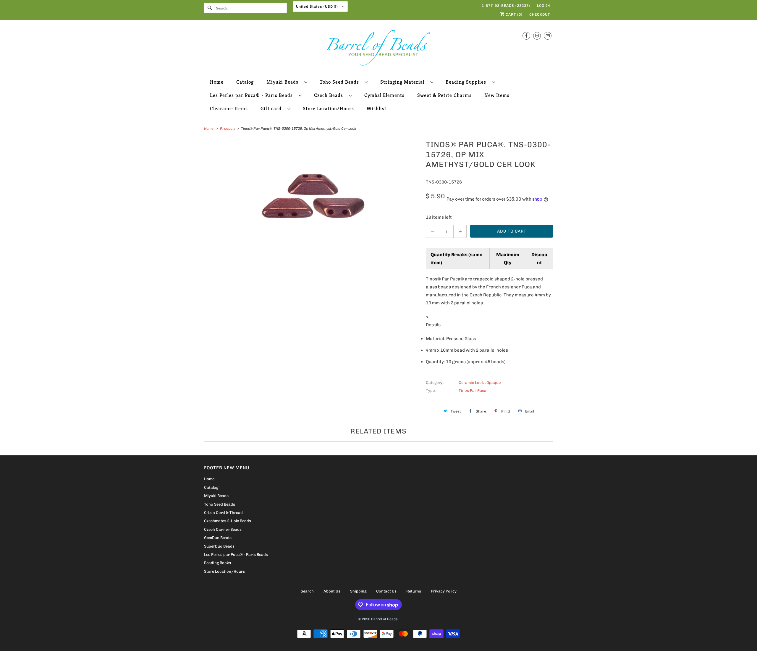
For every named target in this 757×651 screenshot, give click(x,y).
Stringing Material (403, 82)
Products (228, 128)
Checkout (539, 14)
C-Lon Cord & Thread (223, 512)
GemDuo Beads (218, 537)
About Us (331, 591)
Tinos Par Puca (472, 390)
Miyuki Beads (283, 82)
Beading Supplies (467, 82)
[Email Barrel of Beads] (547, 35)
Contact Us (386, 591)
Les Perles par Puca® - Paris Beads (253, 95)
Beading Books (217, 563)
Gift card (272, 108)
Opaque (493, 382)
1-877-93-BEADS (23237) (506, 6)
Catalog (245, 82)
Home (217, 82)
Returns (413, 591)
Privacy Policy (444, 591)
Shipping (358, 591)
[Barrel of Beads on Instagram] (537, 35)
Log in (543, 6)
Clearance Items (229, 108)
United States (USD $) (317, 6)
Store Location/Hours (328, 108)
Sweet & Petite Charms (444, 95)
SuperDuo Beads (219, 546)
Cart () (513, 14)
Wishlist (376, 108)
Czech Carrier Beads (223, 529)
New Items (496, 95)
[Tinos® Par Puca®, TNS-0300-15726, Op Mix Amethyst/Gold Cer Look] (312, 196)
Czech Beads (330, 95)
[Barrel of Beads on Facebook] (526, 35)
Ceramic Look (472, 382)
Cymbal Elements (384, 95)
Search (307, 591)
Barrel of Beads (384, 619)
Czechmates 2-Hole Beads (227, 521)
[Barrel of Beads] (378, 49)
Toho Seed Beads (341, 82)
